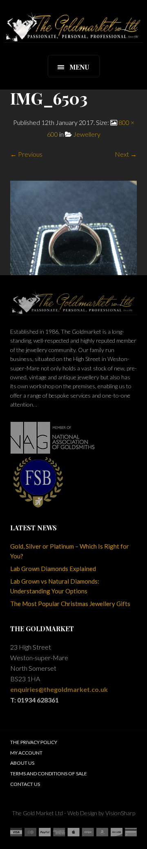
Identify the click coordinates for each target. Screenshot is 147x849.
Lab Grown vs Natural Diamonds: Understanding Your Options (54, 586)
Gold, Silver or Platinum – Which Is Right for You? (69, 551)
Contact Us (25, 784)
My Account (26, 753)
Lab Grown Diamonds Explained (53, 568)
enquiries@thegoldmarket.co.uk (59, 689)
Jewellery (86, 134)
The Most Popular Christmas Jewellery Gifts (70, 603)
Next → (126, 154)
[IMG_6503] (73, 227)
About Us (22, 763)
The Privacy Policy (33, 742)
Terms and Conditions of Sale (48, 773)
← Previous (26, 154)
